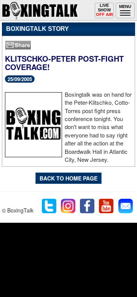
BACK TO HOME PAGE (68, 178)
